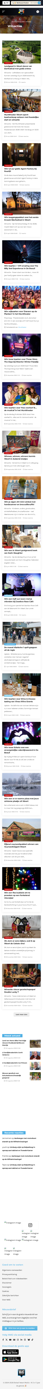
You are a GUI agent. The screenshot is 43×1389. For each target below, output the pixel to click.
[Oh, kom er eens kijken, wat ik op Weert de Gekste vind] (21, 926)
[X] (6, 1340)
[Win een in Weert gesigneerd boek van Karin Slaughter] (21, 536)
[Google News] (14, 1340)
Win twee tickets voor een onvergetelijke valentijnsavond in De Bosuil (21, 750)
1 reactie (23, 82)
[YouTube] (10, 1340)
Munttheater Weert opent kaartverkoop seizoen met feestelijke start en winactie (21, 117)
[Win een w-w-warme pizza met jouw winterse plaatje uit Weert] (21, 784)
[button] (4, 12)
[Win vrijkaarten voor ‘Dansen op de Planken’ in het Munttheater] (21, 297)
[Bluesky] (28, 1340)
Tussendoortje (10, 644)
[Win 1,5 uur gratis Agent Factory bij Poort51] (21, 154)
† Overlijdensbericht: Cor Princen (14, 1063)
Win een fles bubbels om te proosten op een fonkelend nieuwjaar (17, 895)
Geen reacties (24, 136)
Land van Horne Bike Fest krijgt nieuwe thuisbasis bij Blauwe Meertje (14, 1043)
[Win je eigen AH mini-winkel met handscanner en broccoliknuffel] (21, 487)
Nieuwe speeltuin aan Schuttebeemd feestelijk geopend (11, 1075)
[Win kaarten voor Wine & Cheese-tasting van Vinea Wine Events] (21, 684)
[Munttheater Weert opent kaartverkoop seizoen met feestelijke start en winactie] (21, 100)
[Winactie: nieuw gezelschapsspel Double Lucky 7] (21, 975)
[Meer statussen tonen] (39, 2)
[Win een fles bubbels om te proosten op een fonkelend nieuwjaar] (21, 878)
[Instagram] (18, 1340)
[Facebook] (3, 1340)
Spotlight (8, 595)
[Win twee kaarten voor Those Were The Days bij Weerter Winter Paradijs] (21, 345)
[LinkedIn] (21, 1340)
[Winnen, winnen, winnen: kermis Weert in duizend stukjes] (21, 442)
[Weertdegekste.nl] (21, 11)
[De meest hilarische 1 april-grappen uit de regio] (21, 633)
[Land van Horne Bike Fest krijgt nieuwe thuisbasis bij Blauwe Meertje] (35, 1043)
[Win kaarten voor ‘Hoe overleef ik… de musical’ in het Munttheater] (21, 393)
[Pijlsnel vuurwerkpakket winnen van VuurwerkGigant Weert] (21, 830)
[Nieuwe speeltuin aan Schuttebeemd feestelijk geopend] (35, 1076)
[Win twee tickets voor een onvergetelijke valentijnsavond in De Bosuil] (21, 733)
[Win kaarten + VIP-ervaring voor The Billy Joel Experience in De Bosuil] (21, 251)
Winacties (8, 63)
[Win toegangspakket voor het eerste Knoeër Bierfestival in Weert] (21, 203)
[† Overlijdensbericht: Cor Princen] (35, 1066)
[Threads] (25, 1340)
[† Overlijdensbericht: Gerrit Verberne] (35, 1055)
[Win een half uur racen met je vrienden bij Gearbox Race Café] (21, 584)
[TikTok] (32, 1340)
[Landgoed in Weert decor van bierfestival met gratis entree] (21, 52)
